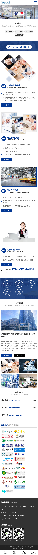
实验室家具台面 (19, 35)
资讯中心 (24, 554)
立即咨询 (19, 355)
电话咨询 (33, 554)
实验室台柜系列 (9, 31)
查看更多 (6, 105)
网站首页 (5, 554)
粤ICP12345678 (20, 548)
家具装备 (14, 554)
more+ (35, 400)
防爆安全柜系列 (28, 31)
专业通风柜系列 (19, 31)
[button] (17, 17)
